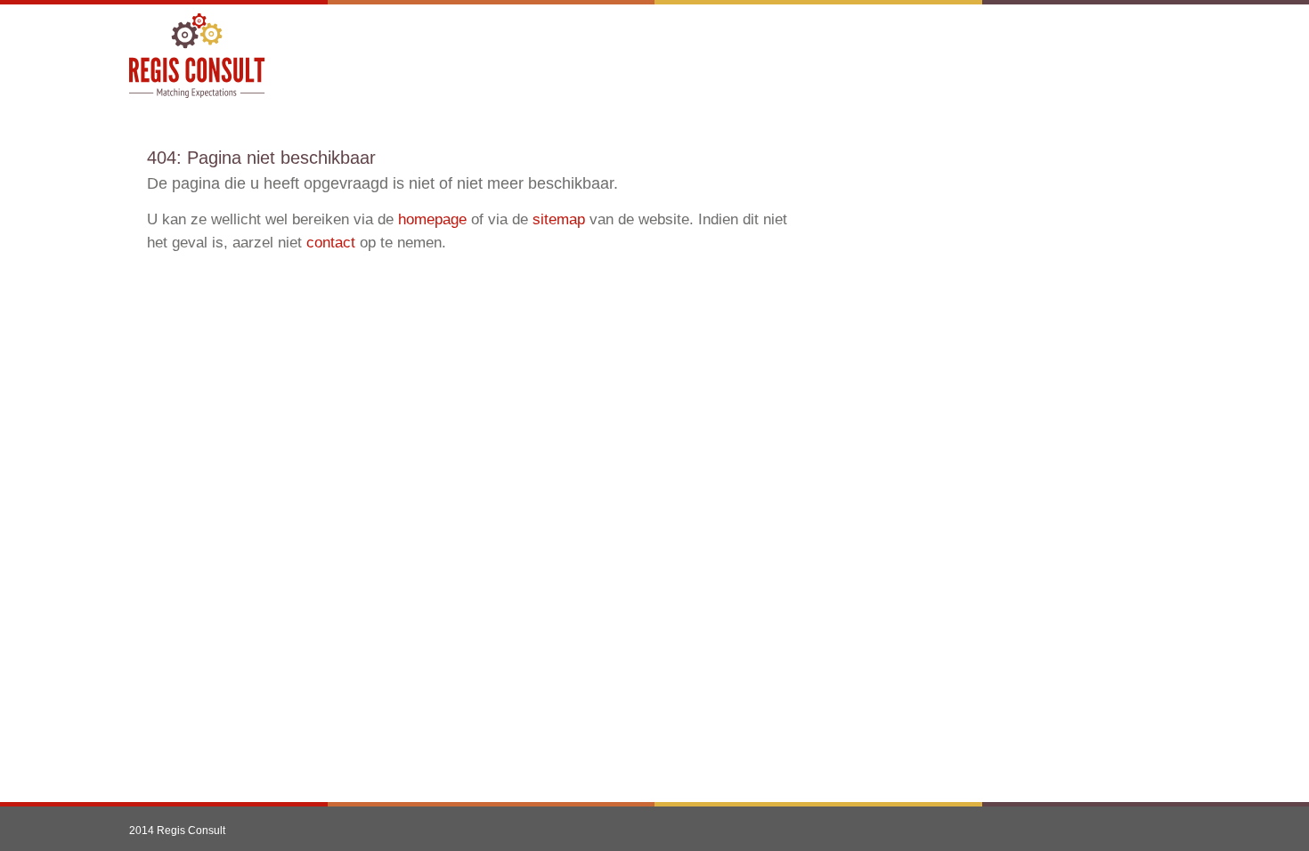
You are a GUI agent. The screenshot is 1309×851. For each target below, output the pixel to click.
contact (330, 242)
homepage (432, 219)
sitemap (559, 219)
